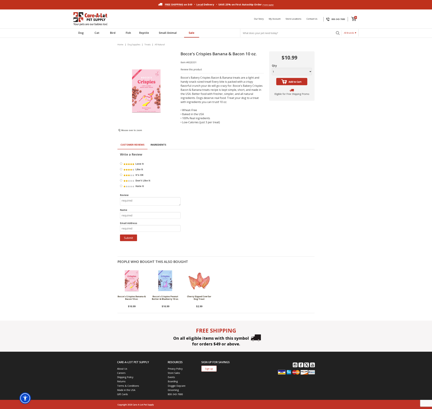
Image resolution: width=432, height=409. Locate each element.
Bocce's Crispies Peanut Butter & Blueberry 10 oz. (165, 297)
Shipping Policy (125, 377)
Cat (96, 33)
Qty (274, 65)
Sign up (209, 368)
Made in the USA (126, 390)
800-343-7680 (338, 19)
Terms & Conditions (128, 385)
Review (124, 195)
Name (123, 210)
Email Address (128, 223)
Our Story (259, 19)
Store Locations (293, 19)
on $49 (178, 4)
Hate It (139, 186)
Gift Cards (122, 394)
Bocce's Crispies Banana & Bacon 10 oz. (132, 297)
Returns (121, 381)
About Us (122, 368)
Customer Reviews (132, 144)
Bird (112, 33)
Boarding (173, 381)
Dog (81, 33)
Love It (139, 163)
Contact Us (311, 19)
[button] (25, 398)
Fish (128, 33)
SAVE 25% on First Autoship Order (246, 4)
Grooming (173, 390)
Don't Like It (142, 180)
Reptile (144, 33)
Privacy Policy (175, 368)
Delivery (205, 4)
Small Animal (168, 33)
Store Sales (174, 373)
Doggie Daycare (176, 385)
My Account (274, 19)
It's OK (139, 175)
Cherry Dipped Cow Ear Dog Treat (199, 297)
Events (171, 377)
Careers (121, 373)
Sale (191, 33)
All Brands (349, 32)
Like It (139, 169)
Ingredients (158, 144)
